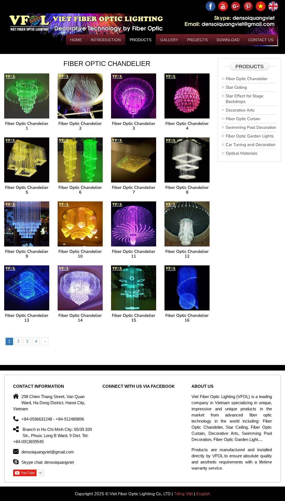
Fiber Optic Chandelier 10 (80, 254)
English (203, 494)
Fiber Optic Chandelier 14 (80, 318)
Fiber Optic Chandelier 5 (26, 190)
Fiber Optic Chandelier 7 (133, 190)
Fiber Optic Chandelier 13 (26, 318)
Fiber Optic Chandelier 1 (26, 126)
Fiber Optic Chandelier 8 (187, 190)
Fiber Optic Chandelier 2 (80, 126)
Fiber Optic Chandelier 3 (133, 126)
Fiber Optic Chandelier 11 (133, 254)
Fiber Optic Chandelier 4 (187, 126)
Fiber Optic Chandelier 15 (133, 318)
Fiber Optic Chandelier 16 (187, 318)
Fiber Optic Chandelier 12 (187, 254)
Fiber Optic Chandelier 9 (26, 254)
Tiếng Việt (184, 494)
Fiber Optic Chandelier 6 (80, 190)
